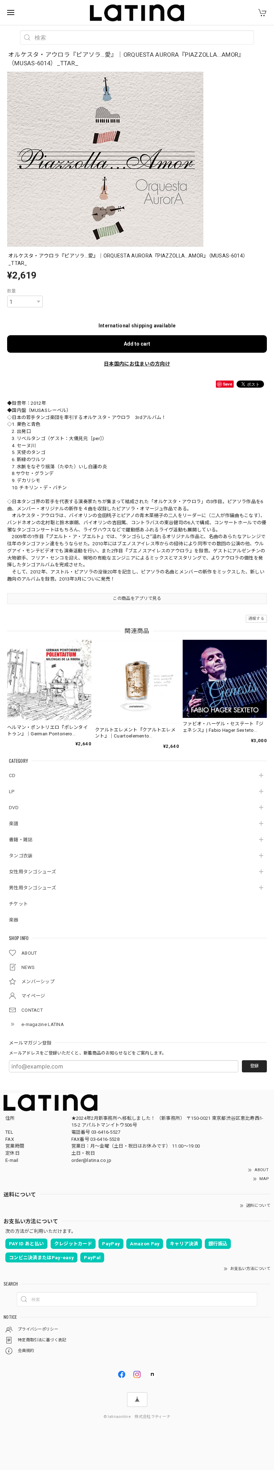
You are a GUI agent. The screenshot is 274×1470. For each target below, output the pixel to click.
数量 (11, 291)
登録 (254, 1065)
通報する (256, 618)
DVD (14, 807)
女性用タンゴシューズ (32, 871)
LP (12, 791)
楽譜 (14, 823)
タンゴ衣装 (21, 855)
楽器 (14, 920)
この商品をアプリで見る (137, 598)
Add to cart (137, 344)
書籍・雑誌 (21, 839)
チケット (18, 904)
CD (12, 775)
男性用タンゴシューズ (32, 887)
